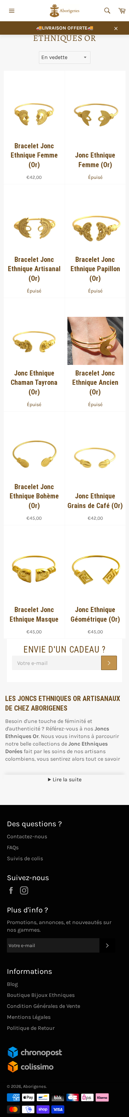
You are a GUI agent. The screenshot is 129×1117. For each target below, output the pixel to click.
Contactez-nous (27, 836)
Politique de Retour (31, 1028)
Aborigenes (34, 1086)
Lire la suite (66, 779)
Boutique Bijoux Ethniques (41, 995)
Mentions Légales (29, 1017)
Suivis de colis (25, 858)
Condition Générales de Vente (43, 1006)
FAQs (13, 847)
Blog (12, 984)
